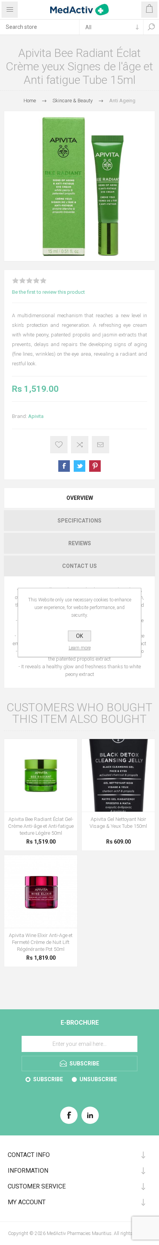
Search (151, 27)
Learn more (80, 648)
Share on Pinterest (95, 466)
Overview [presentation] (79, 498)
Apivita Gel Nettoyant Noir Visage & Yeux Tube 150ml (118, 822)
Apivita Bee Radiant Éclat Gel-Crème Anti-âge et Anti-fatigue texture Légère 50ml (41, 826)
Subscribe (48, 1079)
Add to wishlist (59, 444)
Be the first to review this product (48, 292)
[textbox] (39, 27)
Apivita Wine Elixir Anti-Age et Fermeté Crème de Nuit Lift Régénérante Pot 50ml (41, 942)
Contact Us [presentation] (79, 566)
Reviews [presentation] (79, 543)
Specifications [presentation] (79, 521)
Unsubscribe (98, 1079)
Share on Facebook (64, 466)
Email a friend (100, 444)
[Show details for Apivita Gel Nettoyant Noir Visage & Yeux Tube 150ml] (118, 775)
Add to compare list (79, 444)
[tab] (79, 498)
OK (79, 636)
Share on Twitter (79, 466)
